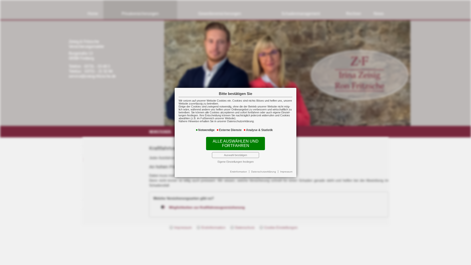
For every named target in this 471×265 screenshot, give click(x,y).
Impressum (286, 171)
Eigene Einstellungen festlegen (236, 161)
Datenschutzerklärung (263, 171)
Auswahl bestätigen (235, 155)
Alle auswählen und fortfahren (236, 143)
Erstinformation (238, 171)
